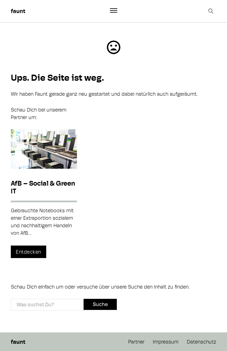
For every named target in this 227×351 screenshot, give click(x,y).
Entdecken (28, 252)
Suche (100, 304)
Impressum (166, 342)
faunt (18, 11)
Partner (136, 342)
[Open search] (211, 11)
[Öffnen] (113, 11)
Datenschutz (201, 342)
